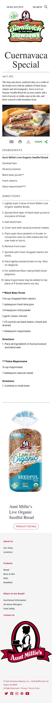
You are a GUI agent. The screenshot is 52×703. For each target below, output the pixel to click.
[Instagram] (16, 693)
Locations (8, 552)
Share (38, 141)
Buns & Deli (9, 574)
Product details (26, 526)
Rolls (5, 578)
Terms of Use (34, 688)
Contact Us (8, 615)
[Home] (26, 23)
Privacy (24, 688)
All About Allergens (12, 604)
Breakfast (8, 582)
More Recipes (15, 6)
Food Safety (9, 608)
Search (37, 6)
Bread (6, 569)
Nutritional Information (14, 600)
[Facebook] (11, 693)
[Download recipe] (28, 142)
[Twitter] (6, 693)
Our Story (8, 547)
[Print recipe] (20, 142)
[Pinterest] (21, 693)
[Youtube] (27, 693)
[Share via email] (11, 142)
